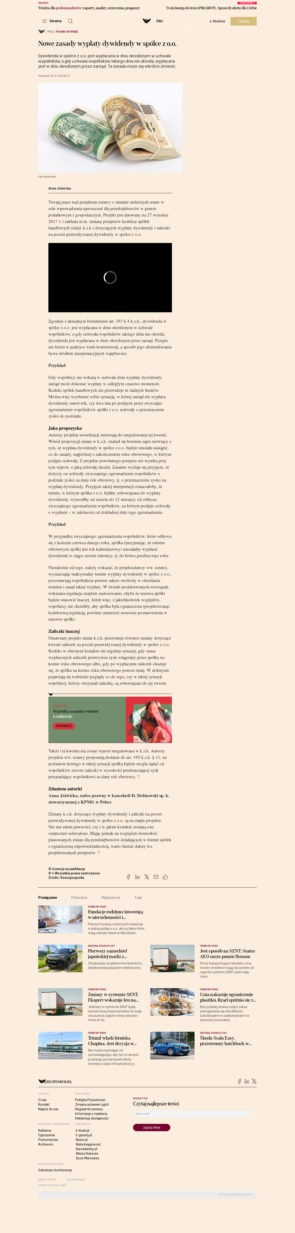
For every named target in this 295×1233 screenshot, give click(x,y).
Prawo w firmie (67, 31)
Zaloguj (243, 21)
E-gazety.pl (84, 1135)
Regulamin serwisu (89, 1109)
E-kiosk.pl (82, 1130)
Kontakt (44, 1104)
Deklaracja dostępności (92, 1118)
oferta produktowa (52, 1185)
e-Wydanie (217, 21)
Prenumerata (48, 1140)
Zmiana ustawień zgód (92, 1104)
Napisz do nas (48, 1109)
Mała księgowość (88, 1144)
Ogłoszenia (46, 1135)
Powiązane (47, 897)
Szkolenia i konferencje (55, 1170)
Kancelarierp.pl (86, 1149)
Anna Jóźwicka (59, 188)
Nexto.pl (82, 1140)
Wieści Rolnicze (87, 1153)
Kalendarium (76, 1179)
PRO (159, 21)
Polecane (79, 897)
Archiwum (45, 1144)
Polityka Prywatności (90, 1100)
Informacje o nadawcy (91, 1114)
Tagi (138, 897)
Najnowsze (110, 897)
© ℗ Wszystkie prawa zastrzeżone (74, 873)
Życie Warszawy (87, 1158)
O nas (42, 1100)
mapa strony (47, 1179)
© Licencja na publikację (66, 869)
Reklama (44, 1130)
